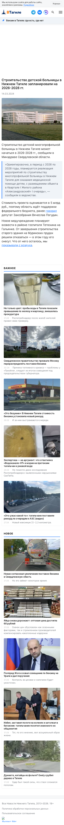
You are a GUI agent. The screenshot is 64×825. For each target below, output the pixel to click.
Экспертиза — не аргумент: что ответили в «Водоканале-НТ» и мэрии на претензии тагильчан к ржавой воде (28, 463)
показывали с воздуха (17, 245)
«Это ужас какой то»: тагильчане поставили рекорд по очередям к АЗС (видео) (29, 517)
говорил (51, 211)
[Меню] (60, 12)
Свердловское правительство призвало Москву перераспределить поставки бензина (31, 362)
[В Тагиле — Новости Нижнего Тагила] (15, 12)
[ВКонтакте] (39, 12)
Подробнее (28, 5)
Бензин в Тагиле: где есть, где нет (25, 20)
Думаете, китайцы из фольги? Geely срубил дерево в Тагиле (28, 777)
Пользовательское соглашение (18, 813)
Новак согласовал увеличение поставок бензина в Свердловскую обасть (31, 575)
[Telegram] (33, 12)
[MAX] (45, 12)
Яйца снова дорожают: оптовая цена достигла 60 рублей (30, 622)
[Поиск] (53, 12)
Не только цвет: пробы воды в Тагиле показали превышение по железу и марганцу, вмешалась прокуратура (31, 311)
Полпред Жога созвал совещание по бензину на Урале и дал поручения (31, 674)
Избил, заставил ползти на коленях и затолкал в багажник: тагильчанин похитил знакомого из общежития (31, 725)
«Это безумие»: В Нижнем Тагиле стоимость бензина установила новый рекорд (29, 415)
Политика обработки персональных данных (25, 808)
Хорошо (56, 3)
